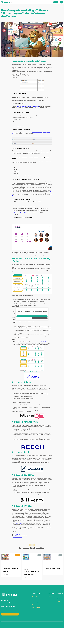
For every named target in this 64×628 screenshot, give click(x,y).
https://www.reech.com (17, 532)
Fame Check (43, 341)
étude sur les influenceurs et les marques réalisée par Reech (27, 106)
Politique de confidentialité (50, 600)
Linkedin (58, 598)
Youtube (58, 601)
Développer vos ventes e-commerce (38, 599)
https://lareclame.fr (16, 534)
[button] (19, 2)
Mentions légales (51, 596)
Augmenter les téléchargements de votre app (39, 603)
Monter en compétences (36, 607)
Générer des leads (35, 596)
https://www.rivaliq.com (17, 537)
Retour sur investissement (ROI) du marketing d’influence (25, 212)
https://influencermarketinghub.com (20, 535)
